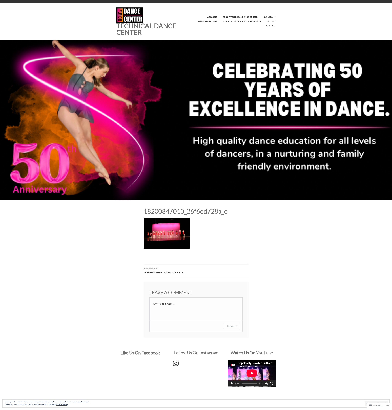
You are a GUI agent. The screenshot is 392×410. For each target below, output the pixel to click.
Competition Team (207, 21)
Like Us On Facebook (140, 352)
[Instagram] (175, 363)
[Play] (231, 383)
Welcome (212, 17)
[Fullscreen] (271, 383)
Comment (232, 326)
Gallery (271, 21)
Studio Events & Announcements (242, 21)
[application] (252, 373)
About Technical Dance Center (240, 17)
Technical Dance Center (146, 29)
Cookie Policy (62, 405)
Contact (271, 25)
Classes (268, 17)
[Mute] (266, 383)
